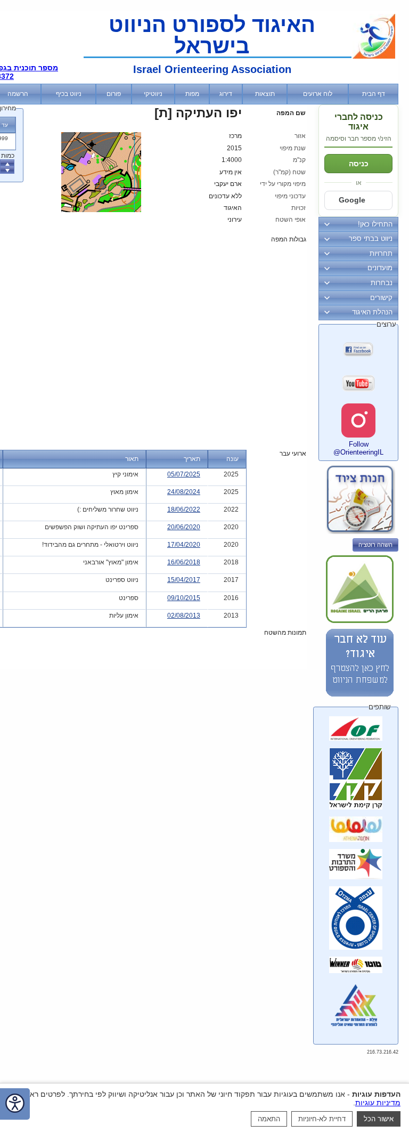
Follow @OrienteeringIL (358, 448)
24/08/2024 (183, 492)
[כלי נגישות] (15, 1104)
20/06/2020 (183, 527)
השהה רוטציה (375, 544)
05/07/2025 (183, 474)
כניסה (359, 163)
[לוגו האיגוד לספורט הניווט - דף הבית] (374, 56)
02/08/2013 (183, 615)
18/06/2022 (183, 509)
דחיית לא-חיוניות (322, 1119)
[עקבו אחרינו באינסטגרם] (358, 420)
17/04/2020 (183, 544)
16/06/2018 (183, 562)
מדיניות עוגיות (377, 1102)
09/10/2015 (183, 598)
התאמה (269, 1119)
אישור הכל (379, 1119)
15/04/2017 (183, 580)
